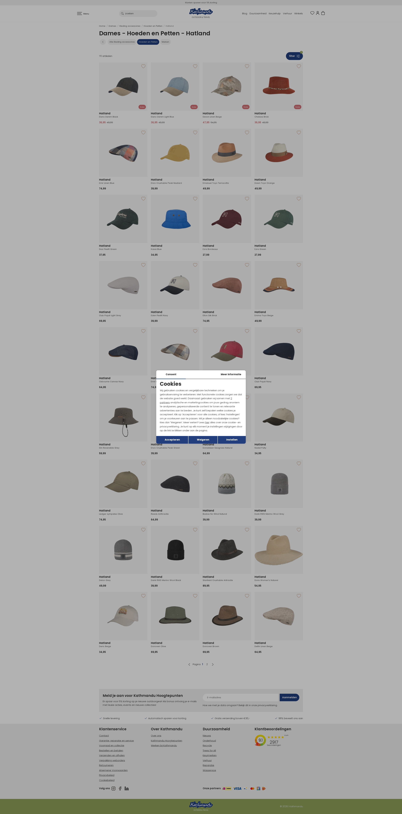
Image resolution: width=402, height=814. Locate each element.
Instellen (231, 439)
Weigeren (203, 439)
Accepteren (172, 439)
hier (207, 422)
